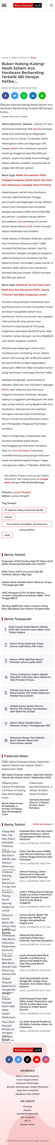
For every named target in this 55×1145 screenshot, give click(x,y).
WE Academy (27, 1117)
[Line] (42, 95)
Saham (8, 517)
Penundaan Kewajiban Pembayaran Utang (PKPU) (27, 525)
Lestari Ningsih (22, 492)
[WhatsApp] (24, 95)
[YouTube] (36, 1059)
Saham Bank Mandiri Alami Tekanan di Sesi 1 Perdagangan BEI (27, 583)
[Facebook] (5, 95)
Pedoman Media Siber (27, 1083)
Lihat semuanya (42, 824)
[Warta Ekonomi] (27, 5)
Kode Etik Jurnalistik (27, 1090)
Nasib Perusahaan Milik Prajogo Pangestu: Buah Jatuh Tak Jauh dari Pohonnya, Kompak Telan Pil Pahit (27, 180)
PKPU (5, 389)
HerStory (27, 1106)
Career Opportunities (27, 1079)
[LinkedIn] (33, 95)
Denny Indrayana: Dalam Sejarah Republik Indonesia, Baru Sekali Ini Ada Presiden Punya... (30, 677)
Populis (27, 1110)
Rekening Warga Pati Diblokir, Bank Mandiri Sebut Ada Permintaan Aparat (27, 740)
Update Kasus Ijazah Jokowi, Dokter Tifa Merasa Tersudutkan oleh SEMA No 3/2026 (28, 709)
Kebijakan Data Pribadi (27, 1094)
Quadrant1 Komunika (27, 1113)
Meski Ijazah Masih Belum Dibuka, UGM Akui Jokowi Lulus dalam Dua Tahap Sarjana (29, 629)
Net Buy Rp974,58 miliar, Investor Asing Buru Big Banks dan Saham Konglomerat (26, 607)
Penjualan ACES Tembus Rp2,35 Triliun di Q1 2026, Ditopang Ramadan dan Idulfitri (27, 562)
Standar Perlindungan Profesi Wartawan (27, 1087)
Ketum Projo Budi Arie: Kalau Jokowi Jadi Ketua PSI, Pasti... (27, 645)
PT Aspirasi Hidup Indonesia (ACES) (23, 510)
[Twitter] (14, 95)
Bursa (33, 57)
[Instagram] (46, 1059)
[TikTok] (27, 1059)
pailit (29, 226)
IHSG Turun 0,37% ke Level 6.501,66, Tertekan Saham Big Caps (22, 573)
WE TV (27, 1121)
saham (14, 148)
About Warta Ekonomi (27, 1076)
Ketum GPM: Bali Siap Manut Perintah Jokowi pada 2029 (26, 661)
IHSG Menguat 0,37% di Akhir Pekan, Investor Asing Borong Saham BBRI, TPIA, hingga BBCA (26, 595)
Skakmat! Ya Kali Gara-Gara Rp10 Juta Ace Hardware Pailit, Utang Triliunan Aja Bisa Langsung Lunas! (26, 289)
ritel (20, 221)
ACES (37, 128)
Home (5, 57)
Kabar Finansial (19, 57)
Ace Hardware (21, 450)
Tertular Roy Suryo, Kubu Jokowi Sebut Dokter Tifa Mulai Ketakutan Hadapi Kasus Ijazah (30, 693)
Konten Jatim (27, 1124)
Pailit (7, 535)
